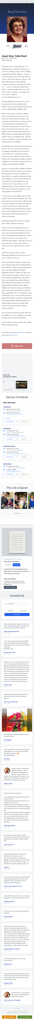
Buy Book (16, 565)
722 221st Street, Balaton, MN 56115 (16, 436)
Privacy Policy (12, 1013)
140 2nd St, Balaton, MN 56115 (14, 414)
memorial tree (21, 332)
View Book (7, 565)
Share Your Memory (10, 587)
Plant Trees (24, 421)
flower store (14, 335)
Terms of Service (21, 1013)
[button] (17, 720)
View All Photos (17, 513)
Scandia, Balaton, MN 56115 (13, 471)
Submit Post (17, 614)
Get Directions (10, 421)
